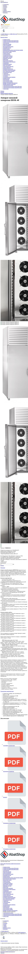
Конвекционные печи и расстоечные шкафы (13, 50)
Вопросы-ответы (7, 11)
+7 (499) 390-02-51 (5, 34)
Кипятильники (6, 48)
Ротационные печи (7, 72)
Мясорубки (5, 59)
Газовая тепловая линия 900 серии (10, 41)
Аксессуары (5, 88)
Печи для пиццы (7, 65)
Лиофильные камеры (8, 55)
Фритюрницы (6, 79)
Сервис (4, 9)
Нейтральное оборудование (9, 61)
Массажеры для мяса (7, 57)
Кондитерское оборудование (9, 51)
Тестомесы (5, 75)
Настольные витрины (8, 60)
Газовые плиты (6, 39)
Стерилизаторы (6, 74)
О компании (6, 4)
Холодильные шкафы (8, 81)
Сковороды (5, 73)
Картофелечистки (7, 47)
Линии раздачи (6, 53)
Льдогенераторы (6, 54)
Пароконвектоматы (7, 64)
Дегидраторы (6, 43)
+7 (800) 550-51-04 (13, 34)
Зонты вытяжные (7, 45)
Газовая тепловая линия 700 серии (10, 40)
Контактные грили (7, 52)
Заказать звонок (4, 940)
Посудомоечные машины (8, 71)
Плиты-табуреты (7, 67)
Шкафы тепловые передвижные (10, 83)
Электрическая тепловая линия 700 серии (12, 86)
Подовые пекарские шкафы (9, 70)
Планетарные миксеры (8, 66)
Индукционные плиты (8, 46)
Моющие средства (7, 58)
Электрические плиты (8, 85)
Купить (2, 565)
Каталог (5, 5)
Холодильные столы (7, 80)
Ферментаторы (6, 78)
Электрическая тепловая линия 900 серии (12, 87)
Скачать (5, 10)
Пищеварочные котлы (8, 68)
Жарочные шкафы (7, 44)
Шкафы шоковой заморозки (9, 84)
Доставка (5, 6)
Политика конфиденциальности (13, 863)
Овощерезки (6, 63)
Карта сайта (3, 863)
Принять (2, 952)
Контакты (5, 12)
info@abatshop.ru (4, 2)
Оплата (4, 8)
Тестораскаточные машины (9, 77)
